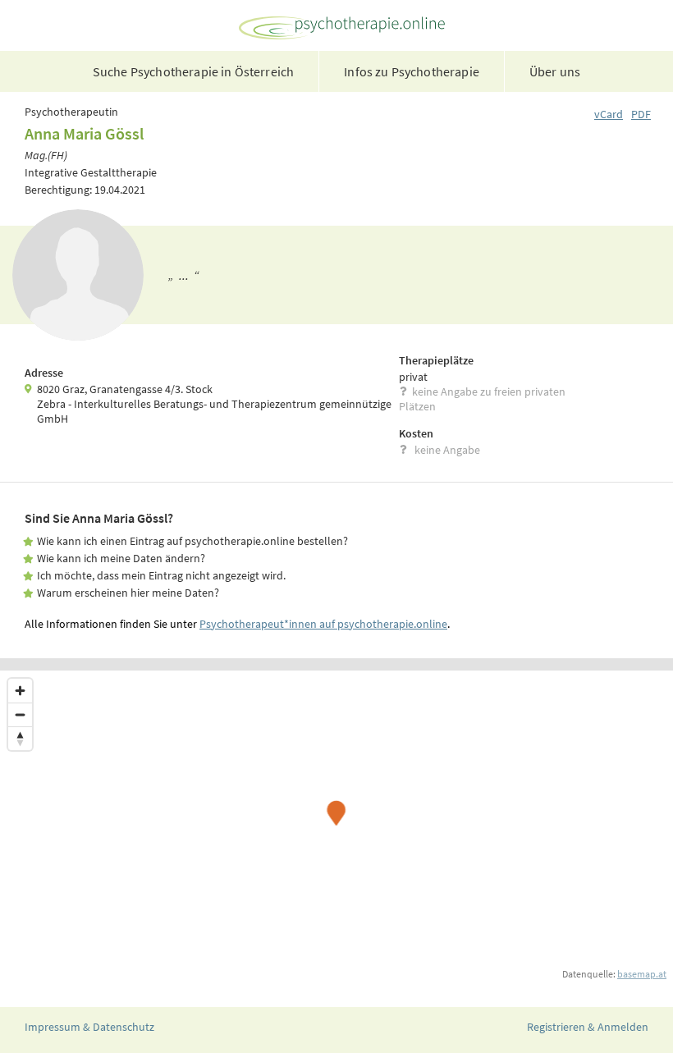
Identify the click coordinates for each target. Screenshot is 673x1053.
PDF (641, 114)
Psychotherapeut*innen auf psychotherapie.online (323, 623)
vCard (608, 114)
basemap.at (641, 974)
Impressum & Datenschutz (89, 1026)
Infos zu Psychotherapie (411, 71)
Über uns (554, 71)
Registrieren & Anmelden (587, 1026)
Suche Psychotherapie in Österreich (193, 71)
